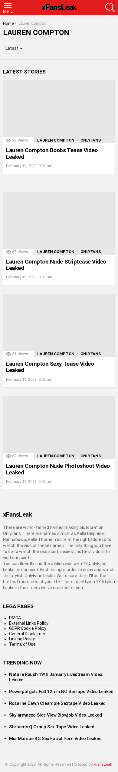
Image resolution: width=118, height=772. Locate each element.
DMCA (15, 617)
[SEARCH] (110, 7)
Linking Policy (22, 638)
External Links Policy (28, 623)
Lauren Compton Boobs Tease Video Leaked (52, 153)
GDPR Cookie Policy (27, 628)
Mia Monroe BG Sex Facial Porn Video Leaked (55, 738)
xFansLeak (59, 7)
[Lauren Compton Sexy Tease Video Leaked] (59, 325)
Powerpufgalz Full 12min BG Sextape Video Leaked (61, 691)
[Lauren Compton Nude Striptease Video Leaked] (59, 223)
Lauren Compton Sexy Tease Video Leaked (50, 366)
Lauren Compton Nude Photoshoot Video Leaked (58, 469)
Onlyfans (90, 140)
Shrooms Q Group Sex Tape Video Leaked (51, 727)
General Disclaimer (27, 633)
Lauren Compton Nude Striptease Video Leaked (56, 264)
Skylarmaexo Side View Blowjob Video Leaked (55, 715)
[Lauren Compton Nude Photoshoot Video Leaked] (59, 427)
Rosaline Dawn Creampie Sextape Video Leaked (57, 703)
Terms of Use (22, 644)
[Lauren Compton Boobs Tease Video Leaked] (59, 112)
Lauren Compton (55, 140)
